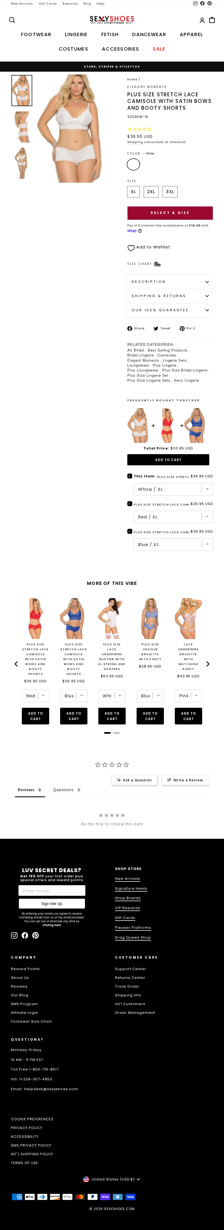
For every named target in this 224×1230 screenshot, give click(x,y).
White (133, 164)
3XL (170, 192)
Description (149, 281)
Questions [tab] (63, 789)
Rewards (70, 3)
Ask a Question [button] (137, 780)
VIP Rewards (127, 907)
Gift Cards (48, 3)
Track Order (127, 986)
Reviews (19, 986)
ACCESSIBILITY (25, 1136)
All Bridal (135, 350)
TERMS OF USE (24, 1162)
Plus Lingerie (165, 365)
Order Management (135, 1012)
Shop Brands (128, 898)
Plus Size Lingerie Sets (148, 380)
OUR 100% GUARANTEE (160, 310)
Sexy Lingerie (186, 380)
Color (140, 154)
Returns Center (130, 977)
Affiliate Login (24, 1012)
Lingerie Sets (175, 360)
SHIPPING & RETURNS (159, 295)
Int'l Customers (130, 1003)
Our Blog (19, 995)
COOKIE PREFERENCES (32, 1119)
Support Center (130, 968)
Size (132, 181)
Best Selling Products (168, 350)
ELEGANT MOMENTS (147, 87)
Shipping (135, 142)
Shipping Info (128, 995)
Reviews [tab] (26, 789)
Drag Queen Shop (133, 937)
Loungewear (138, 365)
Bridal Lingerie (140, 355)
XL (133, 192)
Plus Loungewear (143, 370)
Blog (87, 3)
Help (101, 3)
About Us (20, 977)
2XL (151, 192)
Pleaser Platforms (133, 927)
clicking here (52, 925)
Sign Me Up (52, 903)
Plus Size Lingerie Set (147, 375)
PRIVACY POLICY (26, 1127)
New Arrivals (22, 3)
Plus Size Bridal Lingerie (185, 370)
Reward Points (25, 968)
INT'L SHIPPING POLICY (32, 1154)
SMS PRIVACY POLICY (31, 1145)
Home (132, 79)
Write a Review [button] (188, 780)
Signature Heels (131, 888)
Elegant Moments (143, 360)
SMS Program (24, 1003)
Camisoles (167, 355)
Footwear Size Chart (31, 1021)
